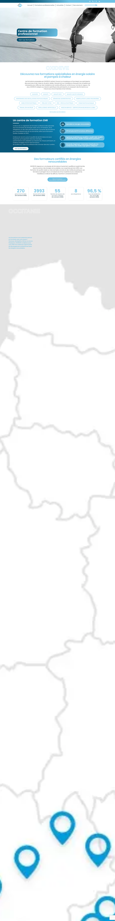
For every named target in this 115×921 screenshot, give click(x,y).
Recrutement (78, 5)
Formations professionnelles (44, 5)
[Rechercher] (96, 5)
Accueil (30, 5)
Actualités (60, 5)
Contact (68, 5)
